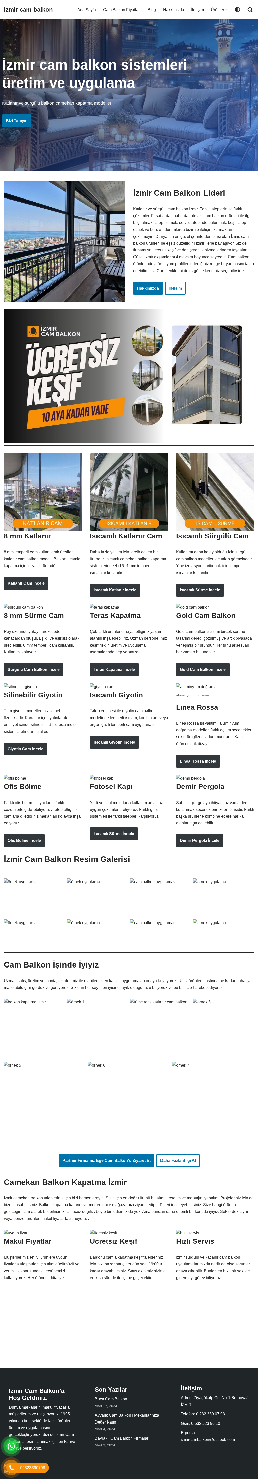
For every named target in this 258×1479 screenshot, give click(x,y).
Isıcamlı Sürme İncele (200, 590)
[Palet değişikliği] (237, 9)
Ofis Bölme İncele (24, 840)
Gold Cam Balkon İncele (203, 669)
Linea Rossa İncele (198, 761)
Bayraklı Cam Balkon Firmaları (122, 1438)
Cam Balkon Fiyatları (122, 10)
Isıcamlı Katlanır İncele (115, 590)
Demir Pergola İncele (199, 840)
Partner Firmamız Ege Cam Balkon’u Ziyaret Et (106, 1160)
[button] (226, 10)
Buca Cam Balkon (111, 1399)
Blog (152, 10)
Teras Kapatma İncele (114, 669)
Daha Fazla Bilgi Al (178, 1160)
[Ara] (250, 9)
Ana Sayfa (86, 10)
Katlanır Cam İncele (26, 583)
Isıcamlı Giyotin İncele (114, 742)
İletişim (197, 10)
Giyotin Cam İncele (25, 749)
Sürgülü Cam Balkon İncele (34, 669)
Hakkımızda (173, 10)
